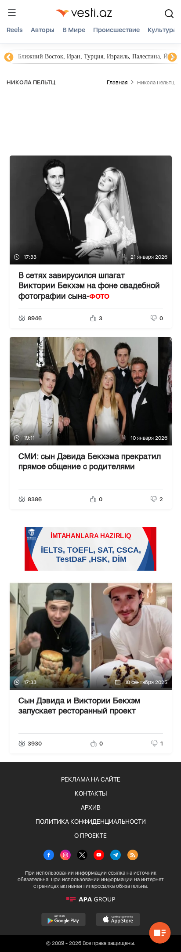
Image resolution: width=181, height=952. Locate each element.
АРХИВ (91, 807)
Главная (117, 82)
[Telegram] (115, 856)
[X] (82, 856)
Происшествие (116, 30)
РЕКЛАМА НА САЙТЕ (90, 779)
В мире (73, 30)
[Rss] (132, 856)
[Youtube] (99, 856)
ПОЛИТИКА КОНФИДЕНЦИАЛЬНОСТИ (91, 821)
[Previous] (9, 57)
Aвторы (42, 30)
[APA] (90, 899)
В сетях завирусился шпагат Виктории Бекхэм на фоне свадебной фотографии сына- (89, 286)
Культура (162, 30)
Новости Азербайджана (49, 56)
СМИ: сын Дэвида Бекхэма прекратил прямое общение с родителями (89, 462)
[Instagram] (65, 856)
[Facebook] (48, 856)
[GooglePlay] (63, 919)
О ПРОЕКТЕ (90, 835)
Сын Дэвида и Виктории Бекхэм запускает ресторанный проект (79, 706)
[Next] (172, 57)
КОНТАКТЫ (91, 793)
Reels (15, 30)
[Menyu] (12, 12)
